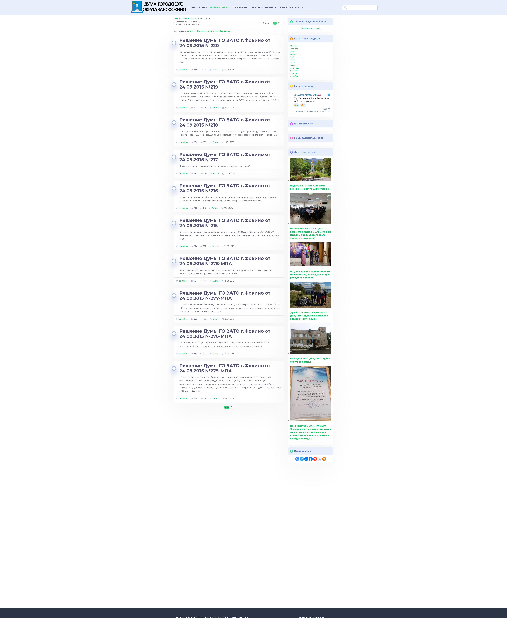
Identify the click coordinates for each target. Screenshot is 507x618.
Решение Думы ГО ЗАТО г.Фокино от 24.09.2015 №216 (224, 188)
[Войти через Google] (320, 459)
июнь (292, 59)
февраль (294, 48)
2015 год (195, 18)
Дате (192, 31)
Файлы (186, 18)
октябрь (294, 70)
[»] (282, 23)
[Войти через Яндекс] (315, 459)
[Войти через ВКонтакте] (306, 459)
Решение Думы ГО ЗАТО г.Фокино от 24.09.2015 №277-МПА (224, 295)
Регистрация (307, 28)
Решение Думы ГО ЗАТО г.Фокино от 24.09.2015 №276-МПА (224, 333)
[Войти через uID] (297, 459)
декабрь (294, 76)
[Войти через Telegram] (302, 459)
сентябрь (183, 69)
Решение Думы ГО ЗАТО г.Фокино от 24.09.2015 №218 (224, 122)
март (292, 51)
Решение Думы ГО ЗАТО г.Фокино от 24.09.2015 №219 (224, 84)
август (293, 65)
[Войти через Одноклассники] (324, 459)
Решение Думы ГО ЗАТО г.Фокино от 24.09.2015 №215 (224, 223)
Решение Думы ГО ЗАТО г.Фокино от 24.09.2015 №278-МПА (224, 261)
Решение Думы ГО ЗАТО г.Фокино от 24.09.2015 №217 (224, 157)
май (292, 57)
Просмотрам (225, 31)
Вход (317, 28)
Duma (215, 69)
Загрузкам (213, 31)
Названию (202, 31)
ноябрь (293, 73)
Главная (177, 18)
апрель (293, 54)
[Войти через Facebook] (311, 459)
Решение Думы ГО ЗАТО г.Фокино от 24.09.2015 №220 (224, 43)
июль (292, 62)
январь (293, 46)
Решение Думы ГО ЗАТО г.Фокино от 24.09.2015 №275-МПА (224, 368)
